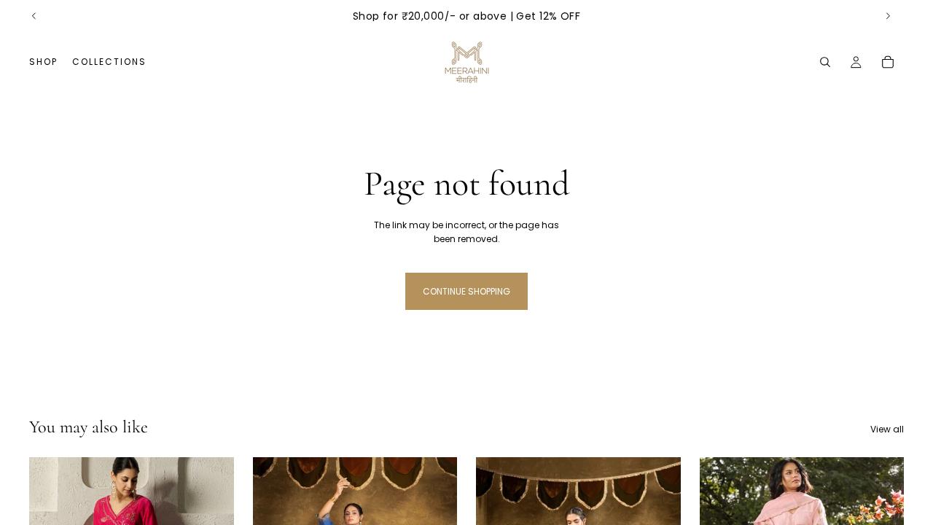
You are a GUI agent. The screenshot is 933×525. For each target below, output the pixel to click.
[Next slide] (888, 16)
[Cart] (888, 62)
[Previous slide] (34, 16)
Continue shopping (466, 291)
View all (887, 429)
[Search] (825, 62)
